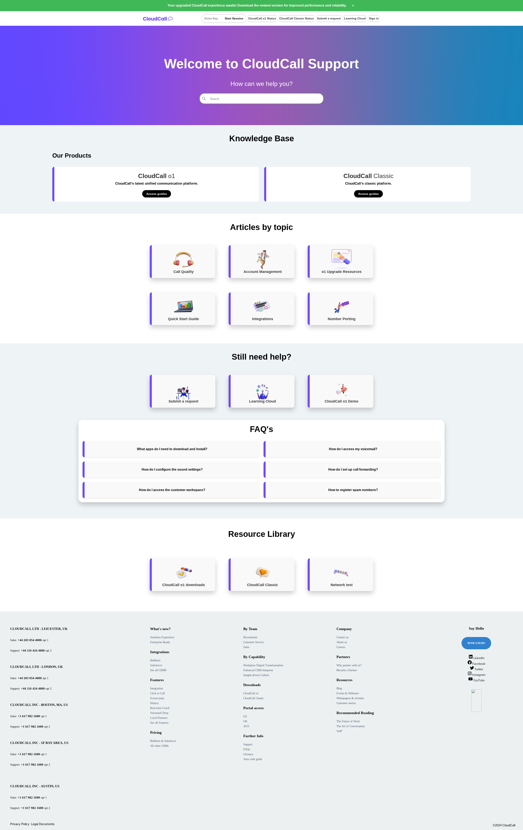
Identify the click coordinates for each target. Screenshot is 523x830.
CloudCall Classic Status (296, 18)
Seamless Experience (162, 637)
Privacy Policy (19, 824)
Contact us (342, 637)
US (245, 716)
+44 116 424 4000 (33, 650)
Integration (156, 688)
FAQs (246, 749)
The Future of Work (348, 721)
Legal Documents (43, 824)
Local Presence (159, 717)
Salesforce (156, 665)
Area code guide (252, 759)
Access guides (156, 193)
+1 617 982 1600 (29, 716)
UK (245, 721)
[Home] (158, 18)
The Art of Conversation (350, 726)
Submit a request (329, 18)
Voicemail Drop (159, 712)
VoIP (339, 731)
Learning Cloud (355, 18)
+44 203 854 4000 (30, 640)
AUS (246, 726)
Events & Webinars (347, 693)
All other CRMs (159, 745)
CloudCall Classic (253, 698)
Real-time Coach (159, 708)
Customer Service (253, 642)
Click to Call (157, 693)
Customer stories (346, 703)
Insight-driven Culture (256, 675)
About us (341, 642)
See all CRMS (158, 670)
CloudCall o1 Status (262, 18)
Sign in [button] (374, 18)
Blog (339, 688)
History (154, 703)
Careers (340, 647)
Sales (246, 647)
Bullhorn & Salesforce (163, 741)
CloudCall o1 (251, 693)
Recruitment (250, 637)
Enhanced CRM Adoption (258, 670)
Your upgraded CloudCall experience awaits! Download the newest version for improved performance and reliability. (257, 5)
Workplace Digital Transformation (263, 665)
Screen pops (157, 698)
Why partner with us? (348, 665)
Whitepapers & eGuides (350, 698)
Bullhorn (155, 660)
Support (248, 744)
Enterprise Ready (160, 642)
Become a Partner (346, 670)
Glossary (248, 754)
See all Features (159, 722)
